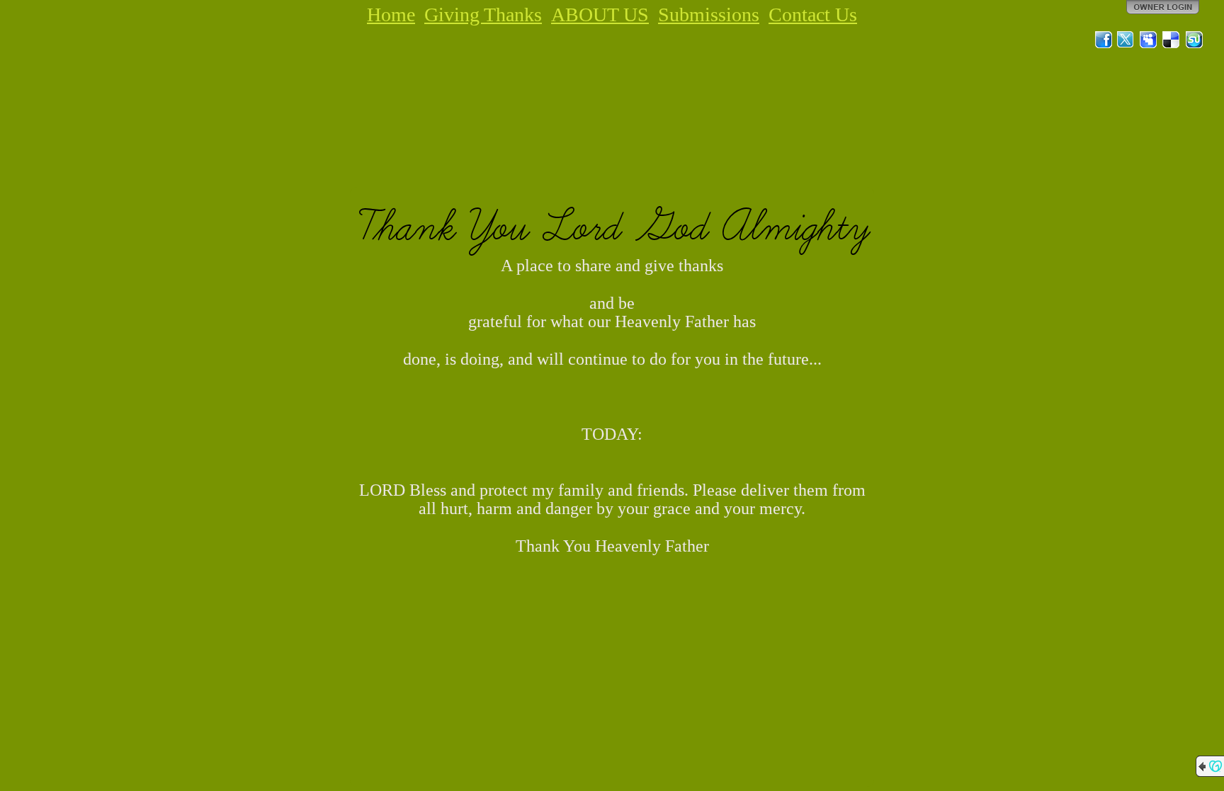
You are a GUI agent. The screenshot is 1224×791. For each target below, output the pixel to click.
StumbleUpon (1194, 40)
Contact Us (813, 14)
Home (391, 14)
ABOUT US (600, 14)
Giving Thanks (483, 14)
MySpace (1149, 40)
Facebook (1104, 40)
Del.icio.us (1172, 40)
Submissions (708, 14)
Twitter (1126, 40)
